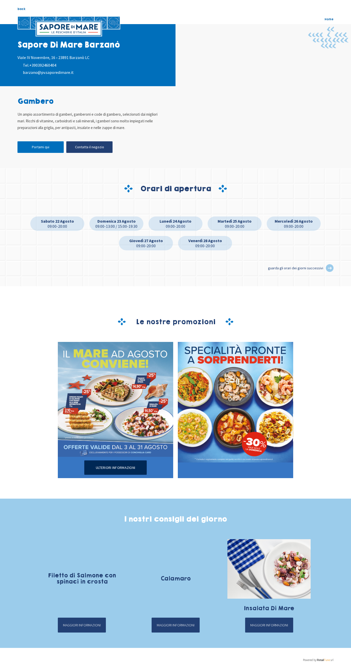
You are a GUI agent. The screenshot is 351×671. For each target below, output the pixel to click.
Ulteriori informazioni (115, 467)
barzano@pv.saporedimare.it (48, 72)
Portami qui (40, 147)
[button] (330, 268)
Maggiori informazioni (82, 625)
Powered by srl (318, 660)
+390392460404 (42, 65)
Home (329, 19)
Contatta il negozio (89, 147)
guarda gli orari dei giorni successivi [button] (295, 268)
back (21, 9)
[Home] (68, 26)
